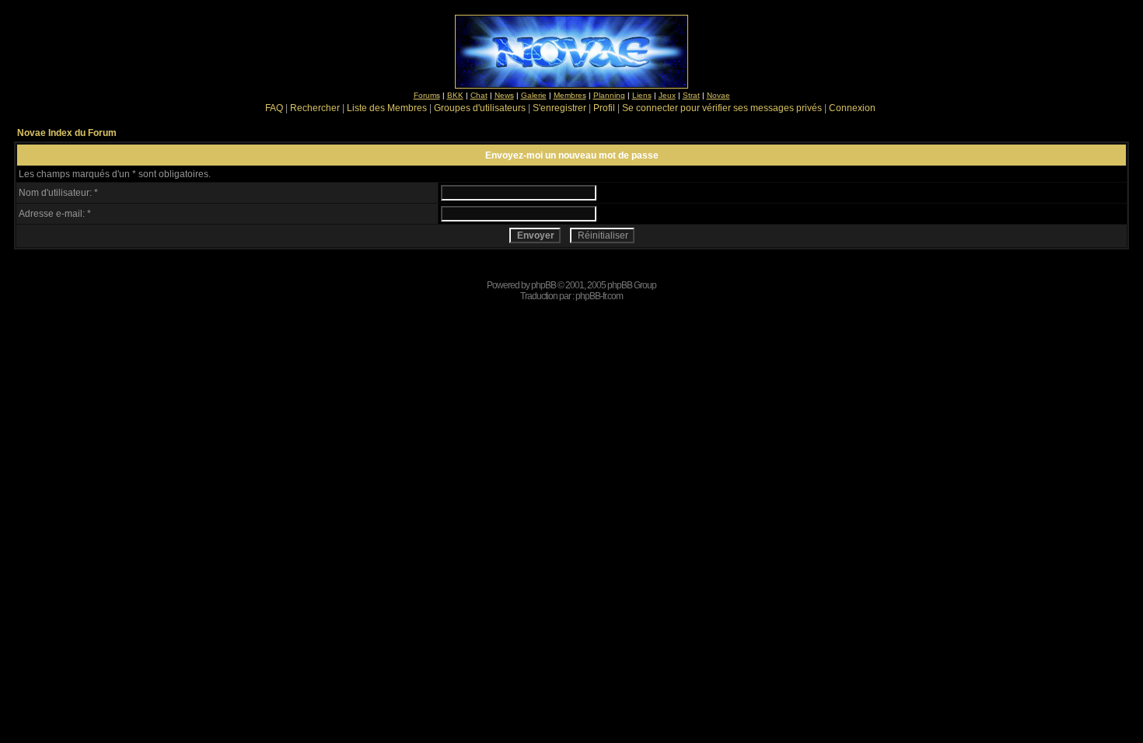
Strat (691, 95)
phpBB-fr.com (599, 296)
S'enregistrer (559, 108)
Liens (642, 95)
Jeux (667, 95)
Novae (718, 95)
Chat (479, 95)
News (504, 95)
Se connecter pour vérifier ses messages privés (722, 108)
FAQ (274, 108)
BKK (455, 95)
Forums (427, 95)
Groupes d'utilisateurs (480, 108)
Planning (609, 95)
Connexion (852, 108)
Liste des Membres (387, 108)
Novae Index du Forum (67, 132)
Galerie (534, 95)
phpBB (543, 285)
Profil (604, 108)
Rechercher (315, 108)
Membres (570, 95)
